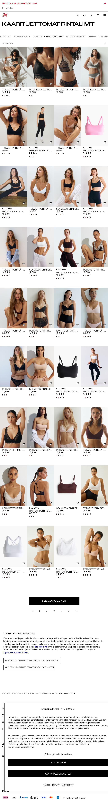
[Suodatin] (104, 43)
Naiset (17, 693)
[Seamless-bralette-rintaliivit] (67, 186)
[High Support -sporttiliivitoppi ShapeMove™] (40, 125)
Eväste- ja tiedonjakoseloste (58, 754)
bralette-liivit (41, 647)
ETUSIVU (6, 693)
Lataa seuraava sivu (54, 601)
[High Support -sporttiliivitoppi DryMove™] (40, 485)
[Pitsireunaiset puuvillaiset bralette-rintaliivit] (40, 67)
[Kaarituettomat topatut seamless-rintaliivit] (67, 308)
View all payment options (74, 798)
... (61, 611)
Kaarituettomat (66, 693)
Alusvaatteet (31, 693)
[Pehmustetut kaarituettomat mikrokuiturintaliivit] (40, 546)
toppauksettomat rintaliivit (15, 652)
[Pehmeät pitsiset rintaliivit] (13, 427)
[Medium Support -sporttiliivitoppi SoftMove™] (94, 125)
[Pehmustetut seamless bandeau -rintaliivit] (40, 427)
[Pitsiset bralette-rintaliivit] (67, 67)
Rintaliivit (48, 693)
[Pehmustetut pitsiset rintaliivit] (94, 247)
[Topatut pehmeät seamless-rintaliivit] (13, 67)
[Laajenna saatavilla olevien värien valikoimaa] (31, 95)
